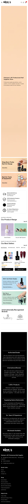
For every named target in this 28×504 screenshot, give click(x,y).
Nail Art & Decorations (6, 485)
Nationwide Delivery (12, 193)
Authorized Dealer (11, 203)
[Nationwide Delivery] (4, 194)
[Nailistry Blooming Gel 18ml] (7, 255)
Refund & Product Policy (6, 497)
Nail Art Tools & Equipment (7, 177)
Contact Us (3, 473)
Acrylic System (4, 481)
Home (2, 469)
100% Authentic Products (13, 198)
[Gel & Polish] (7, 229)
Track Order (3, 495)
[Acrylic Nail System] (20, 229)
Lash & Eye (3, 489)
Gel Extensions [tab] (11, 247)
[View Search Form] (21, 2)
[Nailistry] (8, 317)
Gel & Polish (7, 237)
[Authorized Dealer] (4, 205)
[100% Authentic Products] (4, 199)
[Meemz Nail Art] (7, 2)
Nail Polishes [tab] (4, 247)
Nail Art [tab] (18, 247)
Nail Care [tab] (23, 247)
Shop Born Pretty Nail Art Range (8, 163)
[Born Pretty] (20, 317)
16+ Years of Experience (12, 209)
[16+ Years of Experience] (4, 210)
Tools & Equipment (5, 487)
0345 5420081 (6, 461)
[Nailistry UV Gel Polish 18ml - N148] (20, 255)
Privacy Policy (4, 499)
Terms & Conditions (5, 501)
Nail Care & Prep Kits (6, 483)
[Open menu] (1, 2)
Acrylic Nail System (21, 237)
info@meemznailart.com (8, 463)
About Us (3, 471)
